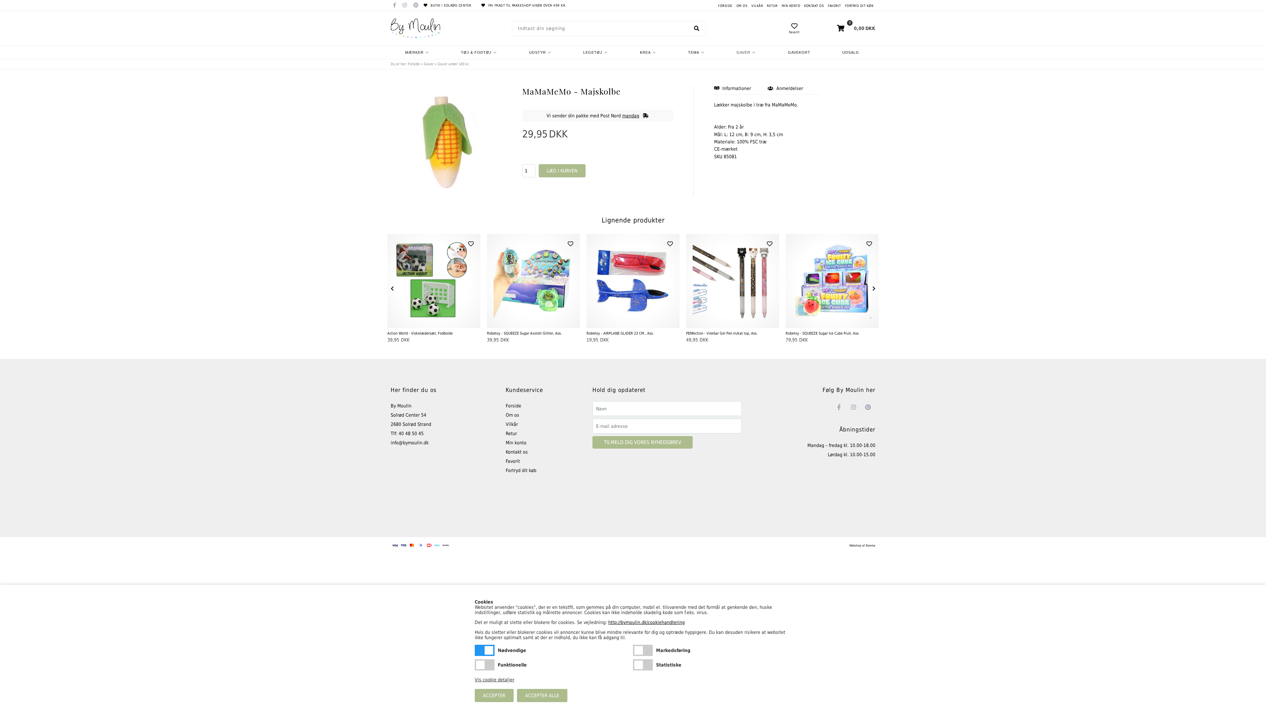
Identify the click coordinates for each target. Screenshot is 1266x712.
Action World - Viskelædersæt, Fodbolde (420, 333)
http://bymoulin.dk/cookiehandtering (646, 622)
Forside (725, 6)
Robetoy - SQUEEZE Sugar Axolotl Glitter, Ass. (524, 333)
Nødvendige (485, 650)
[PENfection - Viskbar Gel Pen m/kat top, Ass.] (732, 281)
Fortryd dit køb (859, 6)
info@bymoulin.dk (410, 442)
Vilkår (757, 6)
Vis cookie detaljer (494, 679)
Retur (772, 6)
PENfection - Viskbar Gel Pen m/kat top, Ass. (722, 333)
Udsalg (850, 52)
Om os (742, 6)
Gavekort (799, 52)
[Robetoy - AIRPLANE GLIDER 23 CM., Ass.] (633, 281)
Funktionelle (485, 664)
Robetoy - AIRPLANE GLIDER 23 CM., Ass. (620, 333)
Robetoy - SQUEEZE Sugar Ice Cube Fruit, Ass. (822, 333)
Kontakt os (814, 6)
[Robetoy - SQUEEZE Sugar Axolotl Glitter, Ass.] (533, 281)
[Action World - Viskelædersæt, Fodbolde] (433, 281)
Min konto (791, 6)
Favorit (834, 6)
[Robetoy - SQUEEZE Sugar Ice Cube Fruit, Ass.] (832, 281)
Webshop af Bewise (862, 545)
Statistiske (643, 664)
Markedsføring (643, 650)
